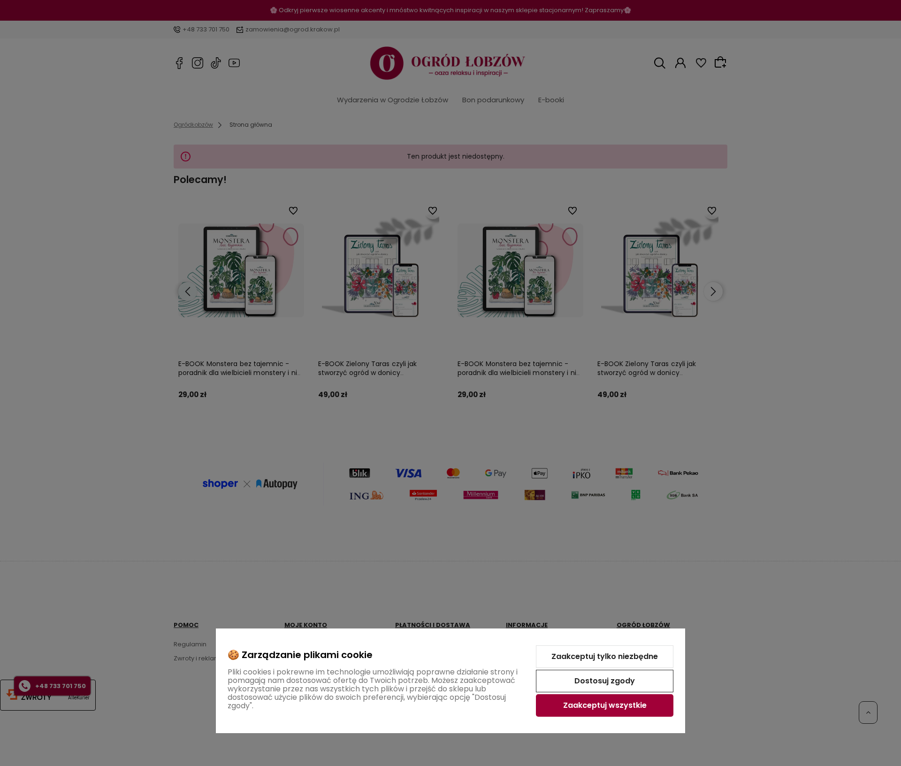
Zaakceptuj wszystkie (605, 705)
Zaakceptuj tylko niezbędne (604, 656)
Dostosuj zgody (604, 680)
